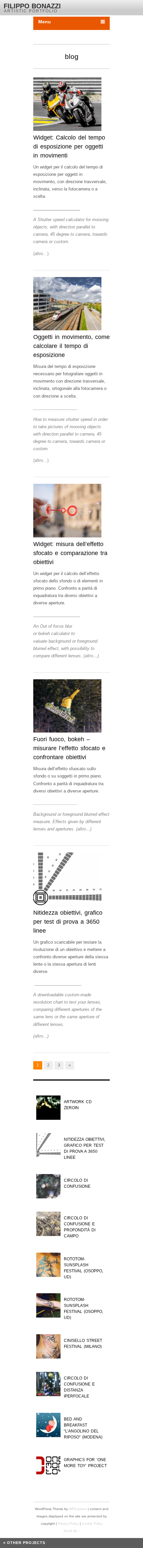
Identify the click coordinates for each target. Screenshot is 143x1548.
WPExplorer (78, 1509)
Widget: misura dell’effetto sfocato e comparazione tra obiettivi (70, 553)
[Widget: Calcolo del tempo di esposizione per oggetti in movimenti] (67, 105)
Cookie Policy (92, 1523)
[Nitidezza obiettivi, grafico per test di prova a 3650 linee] (67, 880)
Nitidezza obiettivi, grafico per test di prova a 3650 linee (67, 921)
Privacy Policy (69, 1523)
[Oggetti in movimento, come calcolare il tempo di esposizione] (67, 305)
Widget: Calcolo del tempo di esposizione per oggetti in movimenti (69, 146)
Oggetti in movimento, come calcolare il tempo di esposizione (71, 346)
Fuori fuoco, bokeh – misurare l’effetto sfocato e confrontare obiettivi (69, 748)
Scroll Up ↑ (72, 1531)
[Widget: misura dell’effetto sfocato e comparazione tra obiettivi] (67, 512)
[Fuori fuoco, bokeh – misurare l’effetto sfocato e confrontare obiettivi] (67, 707)
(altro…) (41, 253)
